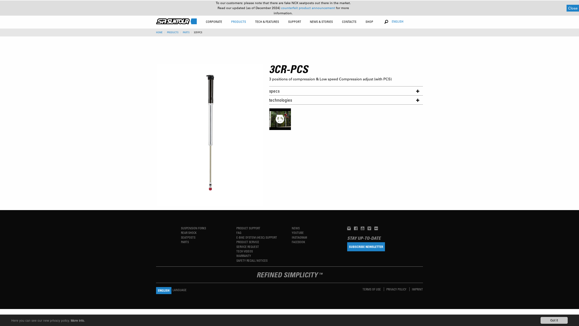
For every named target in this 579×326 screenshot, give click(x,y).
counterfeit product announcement (308, 8)
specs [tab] (274, 90)
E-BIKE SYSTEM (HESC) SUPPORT (256, 237)
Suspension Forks (193, 228)
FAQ (238, 233)
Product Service (247, 242)
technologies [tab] (280, 100)
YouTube (298, 233)
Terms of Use (372, 289)
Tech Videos (244, 251)
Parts (185, 242)
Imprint (417, 289)
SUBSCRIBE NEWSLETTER (366, 247)
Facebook (298, 242)
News (296, 228)
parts (186, 32)
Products (172, 32)
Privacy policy (396, 289)
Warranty (243, 256)
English (397, 21)
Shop (369, 22)
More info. (78, 320)
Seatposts (188, 237)
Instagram (299, 237)
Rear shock (189, 233)
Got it (554, 320)
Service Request (247, 247)
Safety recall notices (252, 260)
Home (159, 32)
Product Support (248, 228)
